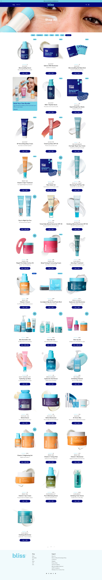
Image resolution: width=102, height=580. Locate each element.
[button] (86, 4)
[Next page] (54, 546)
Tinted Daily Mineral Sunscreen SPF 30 (51, 224)
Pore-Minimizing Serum (51, 496)
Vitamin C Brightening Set (25, 455)
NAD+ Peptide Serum (51, 104)
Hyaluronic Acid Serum (51, 378)
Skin (46, 35)
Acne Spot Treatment (77, 263)
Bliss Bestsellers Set (25, 339)
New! (33, 35)
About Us (53, 556)
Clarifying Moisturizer (25, 535)
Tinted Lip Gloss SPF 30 (51, 143)
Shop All (68, 35)
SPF (57, 35)
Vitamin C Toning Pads (51, 456)
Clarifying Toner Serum (77, 496)
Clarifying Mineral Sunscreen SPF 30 (77, 224)
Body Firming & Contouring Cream (51, 263)
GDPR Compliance (56, 568)
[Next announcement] (101, 1)
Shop (14, 4)
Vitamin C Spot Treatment (25, 182)
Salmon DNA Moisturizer (51, 65)
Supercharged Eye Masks (77, 107)
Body (52, 35)
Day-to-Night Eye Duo (24, 220)
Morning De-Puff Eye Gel (77, 185)
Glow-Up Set (77, 339)
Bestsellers (40, 35)
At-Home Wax (77, 417)
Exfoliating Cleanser (77, 378)
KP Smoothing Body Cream (25, 143)
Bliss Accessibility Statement (57, 566)
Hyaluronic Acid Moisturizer (77, 302)
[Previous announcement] (1, 1)
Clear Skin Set (51, 339)
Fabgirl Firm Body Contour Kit (25, 263)
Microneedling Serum (25, 68)
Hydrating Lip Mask (25, 378)
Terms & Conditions (56, 564)
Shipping (53, 561)
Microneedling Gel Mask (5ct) (77, 68)
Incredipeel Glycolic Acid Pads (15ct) (51, 302)
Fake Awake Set (51, 185)
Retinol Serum (25, 417)
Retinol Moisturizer (51, 417)
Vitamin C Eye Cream (25, 496)
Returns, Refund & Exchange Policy (59, 557)
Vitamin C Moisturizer (77, 456)
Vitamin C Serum (25, 302)
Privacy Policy (54, 563)
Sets (62, 35)
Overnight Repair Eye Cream (77, 146)
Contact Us (54, 559)
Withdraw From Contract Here (58, 569)
